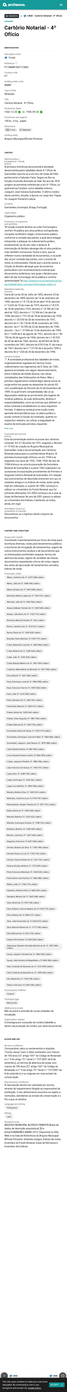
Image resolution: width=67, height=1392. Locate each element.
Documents (12, 16)
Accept (55, 1384)
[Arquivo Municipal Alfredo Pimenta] (14, 5)
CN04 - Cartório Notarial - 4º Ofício (44, 16)
